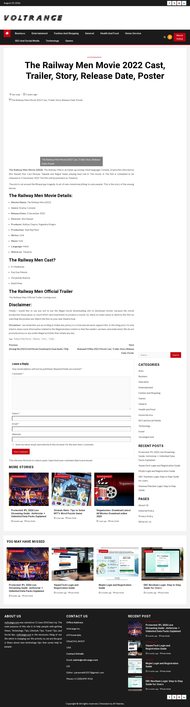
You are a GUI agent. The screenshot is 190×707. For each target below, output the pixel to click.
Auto (141, 370)
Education (143, 381)
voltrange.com (11, 622)
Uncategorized (146, 436)
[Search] (164, 37)
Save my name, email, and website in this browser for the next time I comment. (55, 444)
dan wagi (16, 94)
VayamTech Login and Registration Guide (159, 465)
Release (36, 339)
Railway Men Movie (22, 339)
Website (16, 434)
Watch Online (179, 37)
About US (143, 505)
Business (20, 33)
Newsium (104, 703)
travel (141, 431)
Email (15, 423)
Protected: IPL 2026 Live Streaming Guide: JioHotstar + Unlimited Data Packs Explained (28, 513)
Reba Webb (30, 521)
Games (69, 40)
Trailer (51, 339)
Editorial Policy (146, 510)
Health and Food (109, 33)
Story (44, 339)
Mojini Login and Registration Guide (156, 471)
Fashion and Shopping (66, 33)
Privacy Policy (145, 516)
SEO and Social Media (27, 40)
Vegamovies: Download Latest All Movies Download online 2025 (113, 513)
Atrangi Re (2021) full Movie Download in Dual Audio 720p (39, 346)
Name (16, 413)
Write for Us (144, 521)
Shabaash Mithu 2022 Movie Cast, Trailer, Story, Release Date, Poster (105, 348)
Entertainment (40, 33)
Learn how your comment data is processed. (70, 460)
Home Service (133, 33)
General (89, 33)
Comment (18, 373)
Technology (52, 40)
